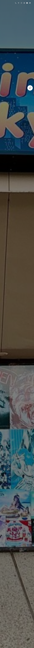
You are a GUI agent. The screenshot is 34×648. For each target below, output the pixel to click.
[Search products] (30, 88)
